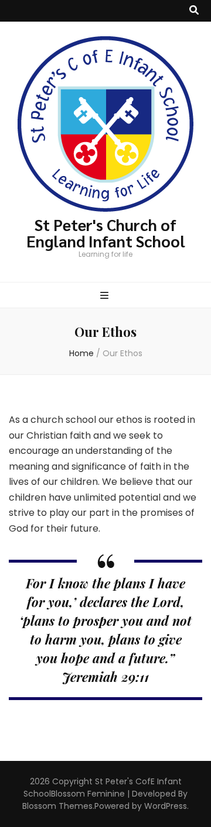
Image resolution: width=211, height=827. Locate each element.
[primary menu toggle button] (105, 296)
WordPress (165, 806)
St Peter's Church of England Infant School (105, 232)
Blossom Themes (57, 806)
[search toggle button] (194, 11)
